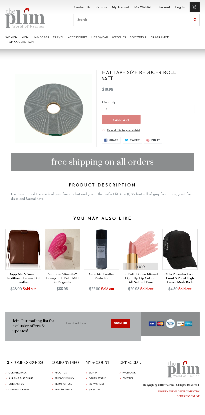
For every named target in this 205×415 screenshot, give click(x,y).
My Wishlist (143, 7)
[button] (121, 130)
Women (11, 37)
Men (25, 37)
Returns (101, 7)
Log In (180, 7)
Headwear (99, 37)
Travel (58, 37)
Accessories (77, 37)
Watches (119, 37)
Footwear (138, 37)
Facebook (129, 373)
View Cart (95, 390)
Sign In (93, 373)
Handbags (40, 37)
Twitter (128, 378)
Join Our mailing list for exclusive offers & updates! (33, 326)
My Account (120, 7)
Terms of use (63, 384)
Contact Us (82, 7)
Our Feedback (17, 373)
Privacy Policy (64, 378)
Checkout (163, 7)
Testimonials (63, 390)
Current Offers (18, 390)
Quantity (109, 102)
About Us (61, 373)
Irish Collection (19, 42)
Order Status (98, 378)
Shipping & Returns (20, 378)
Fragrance (160, 37)
